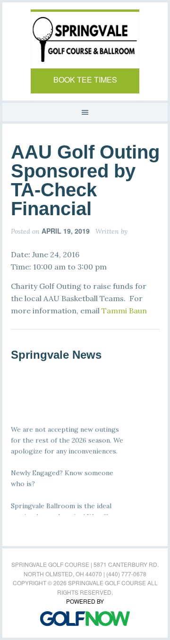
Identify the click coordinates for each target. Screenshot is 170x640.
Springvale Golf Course (85, 40)
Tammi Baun (124, 310)
